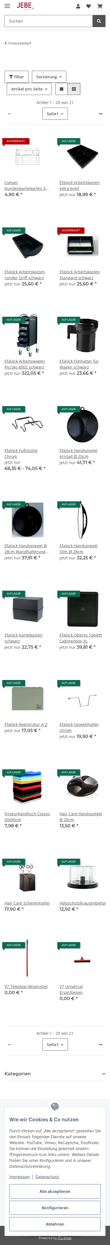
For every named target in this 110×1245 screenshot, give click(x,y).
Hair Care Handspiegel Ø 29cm (81, 816)
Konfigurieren (55, 1207)
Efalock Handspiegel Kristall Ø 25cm (79, 453)
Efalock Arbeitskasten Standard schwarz (80, 274)
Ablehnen (55, 1224)
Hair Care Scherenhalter (27, 903)
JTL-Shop (64, 1237)
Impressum (19, 1176)
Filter (18, 76)
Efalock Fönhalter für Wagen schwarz (79, 364)
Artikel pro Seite (27, 89)
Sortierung (46, 76)
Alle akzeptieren (55, 1191)
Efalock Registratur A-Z (26, 724)
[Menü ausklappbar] (7, 3)
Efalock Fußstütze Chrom (21, 453)
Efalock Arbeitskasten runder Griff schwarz (25, 274)
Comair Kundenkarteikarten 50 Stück (26, 185)
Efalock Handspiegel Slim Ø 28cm (79, 548)
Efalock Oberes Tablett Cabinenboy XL (81, 638)
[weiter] (100, 114)
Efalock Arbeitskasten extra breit (80, 185)
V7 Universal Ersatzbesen (71, 989)
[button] (78, 6)
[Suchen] (99, 21)
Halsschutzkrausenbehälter (82, 903)
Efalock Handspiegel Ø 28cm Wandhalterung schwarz (26, 549)
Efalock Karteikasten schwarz (24, 638)
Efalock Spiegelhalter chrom (79, 727)
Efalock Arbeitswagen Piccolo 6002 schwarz (25, 364)
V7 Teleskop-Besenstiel (26, 986)
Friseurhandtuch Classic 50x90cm (27, 816)
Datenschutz (47, 1176)
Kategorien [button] (18, 1073)
